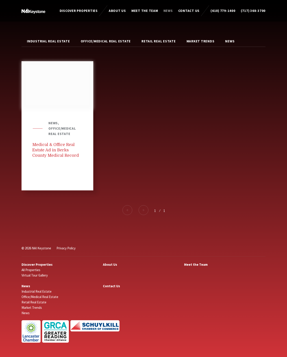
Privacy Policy (66, 248)
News (168, 11)
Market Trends (201, 41)
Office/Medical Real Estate (106, 41)
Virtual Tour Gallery (35, 275)
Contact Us (189, 11)
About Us (117, 11)
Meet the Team (144, 11)
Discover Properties (79, 11)
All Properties (31, 270)
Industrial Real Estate (48, 41)
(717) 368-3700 (253, 11)
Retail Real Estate (158, 41)
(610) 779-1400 (223, 11)
